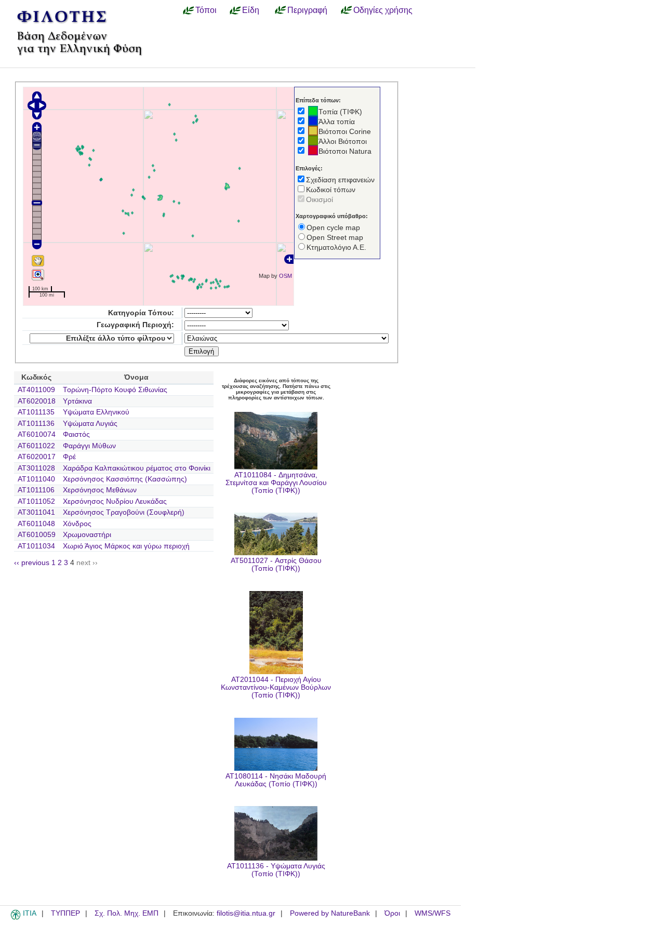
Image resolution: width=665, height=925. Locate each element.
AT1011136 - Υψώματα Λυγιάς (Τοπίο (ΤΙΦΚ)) (276, 870)
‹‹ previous (31, 563)
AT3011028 (36, 468)
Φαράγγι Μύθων (89, 446)
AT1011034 (36, 546)
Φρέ (69, 457)
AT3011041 (36, 512)
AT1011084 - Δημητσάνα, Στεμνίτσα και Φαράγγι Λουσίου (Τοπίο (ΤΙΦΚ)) (276, 482)
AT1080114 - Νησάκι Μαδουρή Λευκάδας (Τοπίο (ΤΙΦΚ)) (275, 780)
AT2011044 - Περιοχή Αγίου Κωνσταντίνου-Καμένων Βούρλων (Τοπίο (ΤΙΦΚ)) (276, 687)
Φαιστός (76, 434)
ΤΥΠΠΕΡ (65, 913)
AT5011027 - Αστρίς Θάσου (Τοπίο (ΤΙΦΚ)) (276, 564)
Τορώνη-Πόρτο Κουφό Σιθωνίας (115, 390)
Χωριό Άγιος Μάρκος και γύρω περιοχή (126, 546)
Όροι (392, 913)
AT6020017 (37, 457)
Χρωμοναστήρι (87, 535)
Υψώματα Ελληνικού (96, 412)
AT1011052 (36, 501)
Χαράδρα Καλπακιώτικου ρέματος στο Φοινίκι (136, 468)
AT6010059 (37, 535)
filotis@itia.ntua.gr (246, 913)
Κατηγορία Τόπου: (141, 313)
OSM (285, 276)
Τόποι (206, 10)
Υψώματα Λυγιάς (90, 423)
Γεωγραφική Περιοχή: (135, 325)
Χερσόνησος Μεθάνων (100, 490)
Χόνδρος (77, 524)
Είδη (250, 10)
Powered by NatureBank (330, 913)
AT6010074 (37, 434)
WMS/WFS (432, 913)
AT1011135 (36, 412)
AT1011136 (36, 423)
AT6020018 (37, 401)
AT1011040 (36, 479)
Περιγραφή (307, 10)
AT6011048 (36, 524)
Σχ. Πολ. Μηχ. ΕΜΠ (126, 913)
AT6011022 (36, 446)
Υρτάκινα (77, 401)
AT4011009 (36, 390)
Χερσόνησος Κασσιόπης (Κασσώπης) (125, 479)
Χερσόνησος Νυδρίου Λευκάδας (115, 501)
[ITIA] (15, 918)
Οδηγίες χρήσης (383, 10)
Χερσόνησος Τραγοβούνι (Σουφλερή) (123, 512)
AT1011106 (36, 490)
